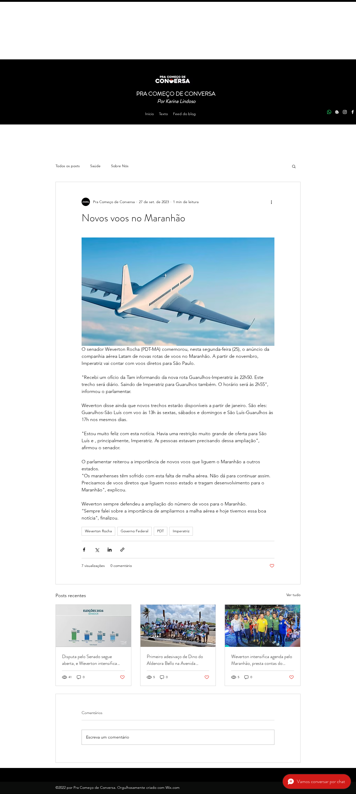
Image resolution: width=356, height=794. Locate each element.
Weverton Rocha (98, 531)
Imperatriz (181, 531)
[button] (293, 166)
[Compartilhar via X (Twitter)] (96, 549)
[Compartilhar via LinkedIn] (109, 549)
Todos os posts (68, 166)
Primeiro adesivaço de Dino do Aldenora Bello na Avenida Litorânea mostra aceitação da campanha (175, 660)
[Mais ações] (271, 202)
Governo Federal (134, 531)
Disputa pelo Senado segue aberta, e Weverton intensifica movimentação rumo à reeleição (91, 660)
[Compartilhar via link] (122, 549)
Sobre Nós (119, 166)
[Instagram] (344, 112)
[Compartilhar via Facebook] (84, 549)
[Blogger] (337, 112)
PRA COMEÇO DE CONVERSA (176, 94)
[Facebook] (352, 112)
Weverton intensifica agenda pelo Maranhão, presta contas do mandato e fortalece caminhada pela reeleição (261, 660)
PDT (160, 531)
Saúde (95, 166)
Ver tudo (293, 594)
